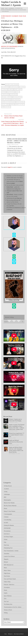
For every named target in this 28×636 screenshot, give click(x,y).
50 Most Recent (6, 16)
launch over (5, 94)
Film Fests (6, 545)
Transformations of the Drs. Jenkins (12, 607)
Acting (5, 491)
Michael (6, 562)
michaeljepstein (17, 97)
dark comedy (18, 89)
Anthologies (7, 494)
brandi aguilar (14, 87)
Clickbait (15, 16)
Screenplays (7, 587)
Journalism (6, 553)
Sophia (12, 104)
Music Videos (7, 570)
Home (6, 633)
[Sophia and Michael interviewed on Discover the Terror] (6, 442)
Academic (6, 488)
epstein (4, 92)
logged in (10, 167)
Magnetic (6, 559)
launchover (13, 94)
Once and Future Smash (10, 579)
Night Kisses (7, 573)
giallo (17, 92)
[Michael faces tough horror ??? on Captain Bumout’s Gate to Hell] (6, 435)
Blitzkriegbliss (7, 500)
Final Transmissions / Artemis (11, 550)
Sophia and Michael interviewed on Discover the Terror (16, 442)
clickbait (4, 89)
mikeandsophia (16, 99)
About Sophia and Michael (18, 633)
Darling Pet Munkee (9, 525)
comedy (11, 89)
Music (5, 567)
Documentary (7, 531)
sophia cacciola (19, 104)
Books (5, 508)
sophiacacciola (6, 107)
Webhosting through (14, 198)
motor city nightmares (8, 102)
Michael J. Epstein (6, 97)
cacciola (22, 87)
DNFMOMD (7, 528)
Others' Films (7, 581)
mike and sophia (6, 99)
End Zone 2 (7, 533)
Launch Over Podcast (9, 556)
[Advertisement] (11, 470)
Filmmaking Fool (8, 548)
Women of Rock (8, 610)
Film (20, 16)
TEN (5, 598)
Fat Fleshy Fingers (8, 536)
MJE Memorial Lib (8, 564)
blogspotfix (5, 87)
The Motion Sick (8, 604)
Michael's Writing (9, 317)
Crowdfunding (7, 519)
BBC (5, 497)
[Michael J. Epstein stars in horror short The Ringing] (6, 420)
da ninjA (6, 522)
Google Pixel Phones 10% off (14, 204)
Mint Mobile (15, 202)
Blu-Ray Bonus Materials (10, 505)
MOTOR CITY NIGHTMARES (9, 46)
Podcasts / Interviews (9, 584)
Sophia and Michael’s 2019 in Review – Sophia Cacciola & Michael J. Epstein (17, 140)
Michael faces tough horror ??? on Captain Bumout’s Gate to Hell (16, 435)
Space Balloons (8, 595)
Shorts (5, 590)
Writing (6, 612)
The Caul (6, 601)
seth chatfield (20, 102)
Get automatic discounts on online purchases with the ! (15, 181)
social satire (5, 104)
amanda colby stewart (12, 84)
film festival (10, 92)
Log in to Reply (22, 139)
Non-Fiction (7, 576)
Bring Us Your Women (9, 511)
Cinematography (8, 514)
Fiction (5, 539)
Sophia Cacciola (16, 33)
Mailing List (10, 633)
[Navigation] (25, 3)
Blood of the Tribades (9, 502)
